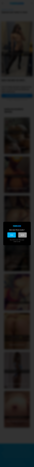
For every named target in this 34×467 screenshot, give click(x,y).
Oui (11, 235)
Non (22, 235)
